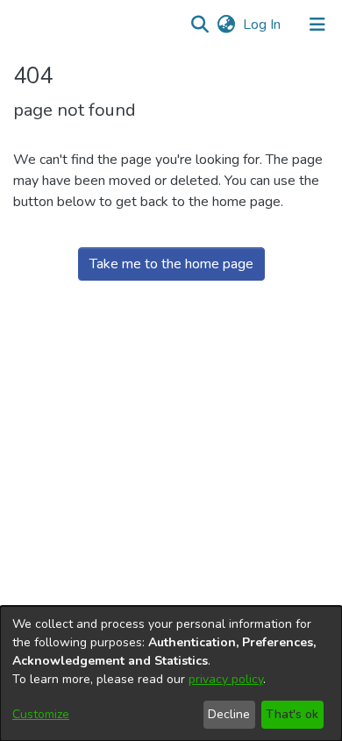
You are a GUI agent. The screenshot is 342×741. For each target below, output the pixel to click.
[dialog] (171, 673)
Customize (40, 714)
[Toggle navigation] (317, 24)
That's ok (292, 714)
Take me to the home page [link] (171, 264)
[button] (199, 24)
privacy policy (226, 679)
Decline (229, 714)
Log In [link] (262, 24)
